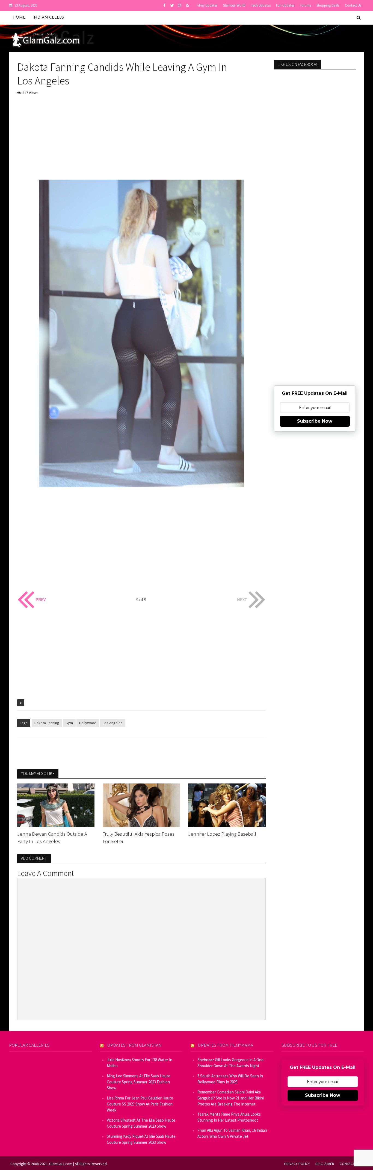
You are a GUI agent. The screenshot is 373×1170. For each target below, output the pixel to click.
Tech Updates (261, 5)
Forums (305, 5)
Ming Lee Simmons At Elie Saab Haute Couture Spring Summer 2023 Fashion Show (138, 1081)
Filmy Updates (207, 5)
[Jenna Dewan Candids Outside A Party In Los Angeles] (55, 804)
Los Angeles (113, 722)
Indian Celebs (48, 18)
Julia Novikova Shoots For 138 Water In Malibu (139, 1062)
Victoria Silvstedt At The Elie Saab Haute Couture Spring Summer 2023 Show (141, 1123)
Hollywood (87, 722)
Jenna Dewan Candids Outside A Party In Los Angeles (52, 837)
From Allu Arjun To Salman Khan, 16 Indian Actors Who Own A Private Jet (232, 1133)
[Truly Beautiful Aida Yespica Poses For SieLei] (141, 804)
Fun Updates (285, 5)
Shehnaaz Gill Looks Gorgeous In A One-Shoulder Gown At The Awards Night (231, 1062)
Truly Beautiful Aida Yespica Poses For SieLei (138, 837)
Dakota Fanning (46, 722)
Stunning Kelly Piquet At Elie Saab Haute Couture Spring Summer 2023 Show (141, 1139)
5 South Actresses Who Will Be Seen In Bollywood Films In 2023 (230, 1078)
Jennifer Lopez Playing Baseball (222, 833)
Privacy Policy (297, 1163)
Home (19, 18)
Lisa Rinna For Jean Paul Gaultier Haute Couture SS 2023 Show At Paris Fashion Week (140, 1104)
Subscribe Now (314, 421)
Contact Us (353, 5)
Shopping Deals (327, 5)
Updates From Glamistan (134, 1045)
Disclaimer (324, 1163)
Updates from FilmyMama (225, 1045)
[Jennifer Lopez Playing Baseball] (226, 804)
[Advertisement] (141, 141)
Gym (69, 722)
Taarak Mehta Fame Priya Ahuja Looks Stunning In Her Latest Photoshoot (229, 1117)
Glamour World (234, 5)
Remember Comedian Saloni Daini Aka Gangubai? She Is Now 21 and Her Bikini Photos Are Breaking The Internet (230, 1098)
